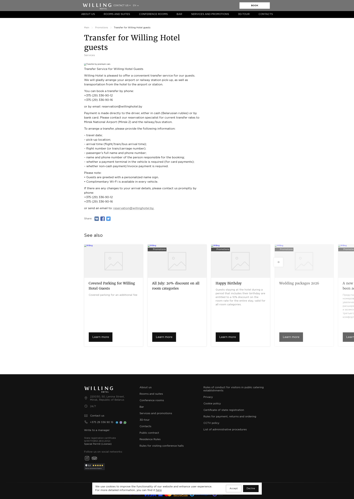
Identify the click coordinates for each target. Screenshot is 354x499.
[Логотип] (97, 4)
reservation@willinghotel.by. (133, 208)
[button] (278, 262)
